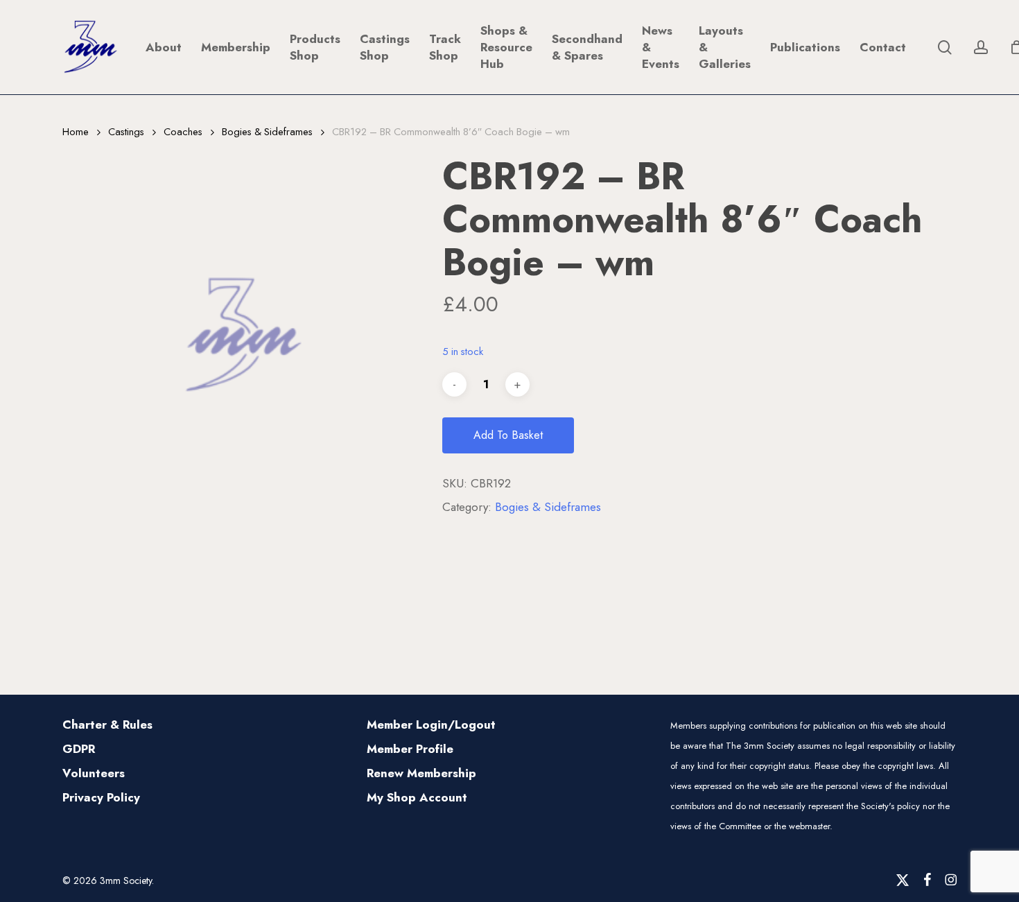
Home (75, 131)
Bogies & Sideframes (267, 131)
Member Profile (410, 748)
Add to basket (508, 435)
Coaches (183, 131)
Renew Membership (421, 773)
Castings (126, 131)
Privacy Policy (101, 797)
